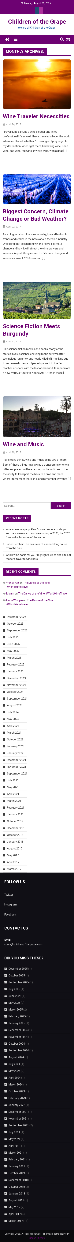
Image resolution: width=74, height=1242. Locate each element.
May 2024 (13, 719)
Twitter (8, 894)
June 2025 (13, 644)
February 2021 (15, 807)
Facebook (10, 914)
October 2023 (15, 739)
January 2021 (15, 814)
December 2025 (16, 616)
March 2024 (14, 732)
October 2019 (15, 821)
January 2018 (15, 841)
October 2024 (15, 691)
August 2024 (14, 705)
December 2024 (16, 678)
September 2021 (17, 773)
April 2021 (13, 794)
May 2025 (13, 650)
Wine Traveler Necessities (36, 116)
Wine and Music (23, 444)
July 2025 (13, 637)
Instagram (10, 904)
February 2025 (15, 664)
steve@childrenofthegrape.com (23, 944)
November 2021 (16, 766)
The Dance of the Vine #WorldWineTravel (42, 593)
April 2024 (13, 725)
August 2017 (14, 848)
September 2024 (17, 698)
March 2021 (14, 800)
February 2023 (15, 746)
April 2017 (13, 862)
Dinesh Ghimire (37, 1238)
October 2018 (15, 834)
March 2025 (14, 657)
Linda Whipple (14, 600)
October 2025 (15, 623)
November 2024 (16, 684)
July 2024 (13, 712)
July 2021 (13, 780)
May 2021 (13, 787)
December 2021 (16, 759)
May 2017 (13, 855)
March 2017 (14, 868)
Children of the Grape (37, 21)
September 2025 (17, 630)
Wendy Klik (12, 582)
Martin (10, 593)
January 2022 (15, 753)
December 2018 (16, 828)
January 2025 (15, 671)
